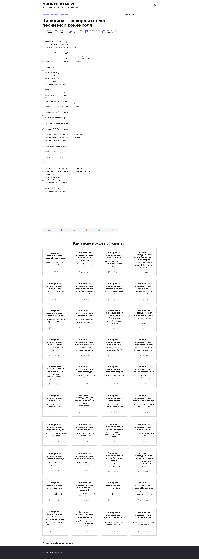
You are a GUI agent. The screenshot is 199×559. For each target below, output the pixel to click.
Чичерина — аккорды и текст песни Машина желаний (84, 486)
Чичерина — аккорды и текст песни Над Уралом (84, 456)
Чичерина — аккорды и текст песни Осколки (55, 368)
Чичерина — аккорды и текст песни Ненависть (114, 286)
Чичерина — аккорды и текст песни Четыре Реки (144, 369)
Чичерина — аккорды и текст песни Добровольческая (55, 515)
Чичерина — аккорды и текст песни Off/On (143, 427)
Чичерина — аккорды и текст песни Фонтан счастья (84, 256)
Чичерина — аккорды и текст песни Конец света (143, 312)
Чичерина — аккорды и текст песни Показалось (144, 485)
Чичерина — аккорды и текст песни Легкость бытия (114, 457)
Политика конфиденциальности (58, 543)
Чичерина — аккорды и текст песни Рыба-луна (55, 427)
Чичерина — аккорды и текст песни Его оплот (84, 286)
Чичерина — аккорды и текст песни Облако (84, 514)
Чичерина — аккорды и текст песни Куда (114, 398)
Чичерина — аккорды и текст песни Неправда (114, 426)
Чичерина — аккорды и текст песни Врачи (143, 286)
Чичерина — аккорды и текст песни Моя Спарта (144, 342)
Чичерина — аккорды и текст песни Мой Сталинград (114, 314)
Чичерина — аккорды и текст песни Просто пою (84, 342)
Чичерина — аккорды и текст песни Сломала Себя (143, 398)
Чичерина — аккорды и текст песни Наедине (84, 427)
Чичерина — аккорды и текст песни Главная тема (114, 515)
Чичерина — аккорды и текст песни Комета (84, 313)
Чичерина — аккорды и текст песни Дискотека (144, 455)
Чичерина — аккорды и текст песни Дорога (55, 342)
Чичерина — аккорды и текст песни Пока (55, 286)
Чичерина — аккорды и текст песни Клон (55, 398)
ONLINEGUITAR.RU (58, 4)
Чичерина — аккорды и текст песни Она (114, 485)
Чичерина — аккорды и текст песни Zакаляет (55, 485)
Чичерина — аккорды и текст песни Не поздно (114, 369)
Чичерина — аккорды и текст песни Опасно (114, 255)
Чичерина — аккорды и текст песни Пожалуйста (84, 397)
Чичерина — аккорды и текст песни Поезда (84, 369)
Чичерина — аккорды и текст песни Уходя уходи (55, 255)
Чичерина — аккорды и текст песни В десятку (55, 456)
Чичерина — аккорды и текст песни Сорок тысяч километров (144, 256)
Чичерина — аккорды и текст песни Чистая (143, 515)
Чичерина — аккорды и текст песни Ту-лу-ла (55, 313)
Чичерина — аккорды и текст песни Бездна (114, 342)
